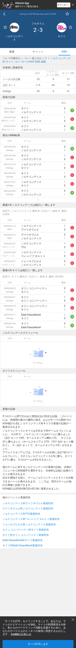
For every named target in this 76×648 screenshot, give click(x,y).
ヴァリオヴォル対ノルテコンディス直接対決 (28, 508)
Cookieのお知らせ (21, 634)
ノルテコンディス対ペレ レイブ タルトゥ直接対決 (31, 518)
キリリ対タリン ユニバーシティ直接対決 (26, 534)
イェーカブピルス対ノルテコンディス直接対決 (29, 524)
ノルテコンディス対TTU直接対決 (21, 513)
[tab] (12, 51)
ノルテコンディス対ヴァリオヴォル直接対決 (28, 503)
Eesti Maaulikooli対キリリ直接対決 (22, 540)
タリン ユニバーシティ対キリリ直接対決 (26, 529)
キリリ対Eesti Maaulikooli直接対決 (22, 545)
